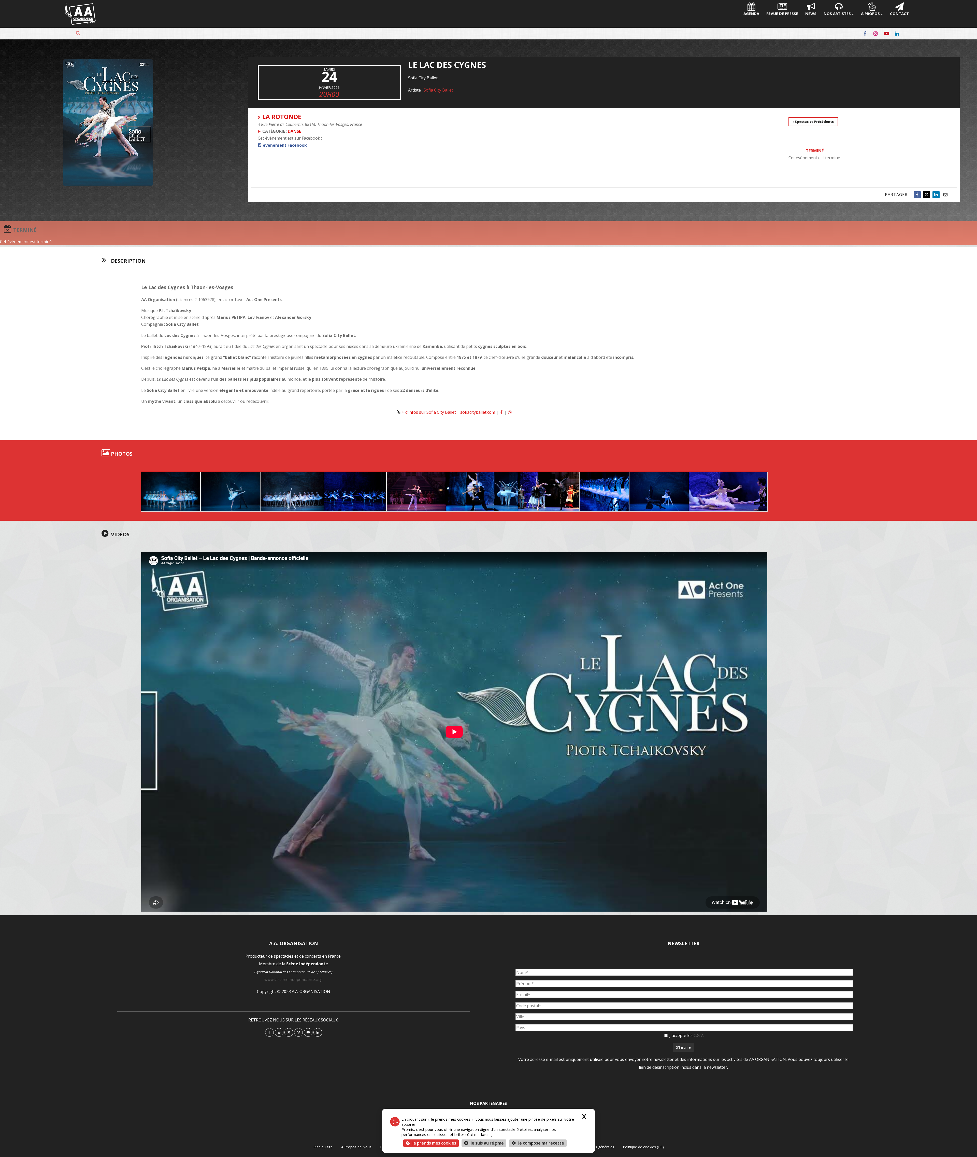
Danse (294, 131)
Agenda (751, 13)
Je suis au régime (487, 1143)
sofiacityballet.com (477, 412)
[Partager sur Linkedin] (936, 194)
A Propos (870, 13)
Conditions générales (597, 1147)
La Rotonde (281, 116)
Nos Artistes (837, 13)
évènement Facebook (284, 145)
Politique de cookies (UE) (643, 1147)
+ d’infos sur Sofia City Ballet (429, 412)
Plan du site (323, 1147)
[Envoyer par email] (945, 194)
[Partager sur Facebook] (917, 194)
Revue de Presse (782, 13)
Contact (899, 13)
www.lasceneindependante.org (293, 979)
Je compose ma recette (540, 1143)
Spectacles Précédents (814, 121)
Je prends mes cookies (434, 1143)
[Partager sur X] (926, 194)
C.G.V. (699, 1035)
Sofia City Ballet (438, 90)
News (810, 13)
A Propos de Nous (356, 1147)
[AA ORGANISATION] (80, 23)
